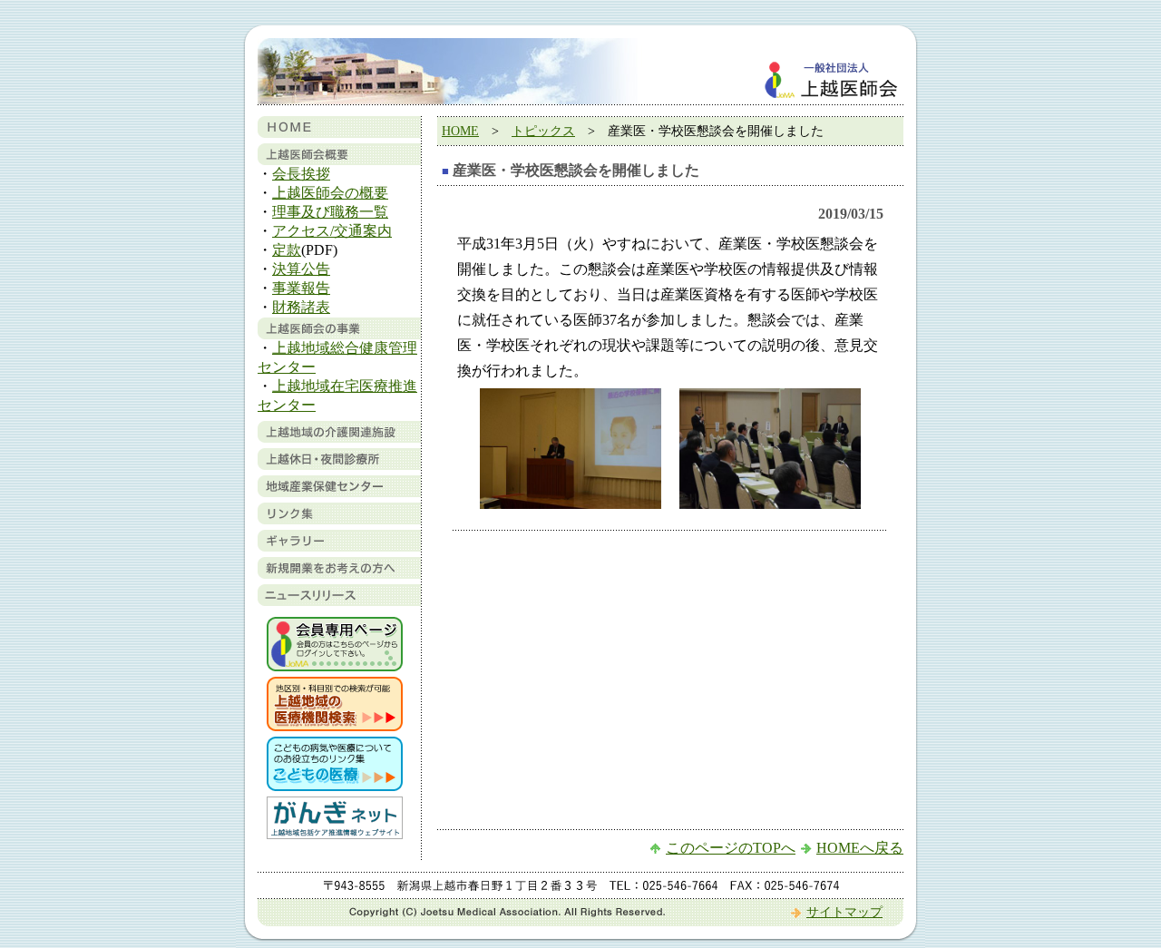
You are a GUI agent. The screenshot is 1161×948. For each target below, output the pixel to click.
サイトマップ (844, 912)
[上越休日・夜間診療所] (339, 465)
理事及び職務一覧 (330, 212)
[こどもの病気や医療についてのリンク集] (335, 786)
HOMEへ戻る (859, 847)
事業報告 (301, 288)
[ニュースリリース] (339, 601)
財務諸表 (301, 307)
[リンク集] (339, 519)
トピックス (543, 131)
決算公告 (301, 269)
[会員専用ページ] (335, 666)
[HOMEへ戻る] (339, 133)
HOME (460, 131)
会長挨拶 (301, 173)
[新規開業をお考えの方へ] (339, 574)
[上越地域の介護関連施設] (339, 437)
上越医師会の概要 (330, 192)
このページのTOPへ (730, 847)
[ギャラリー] (339, 546)
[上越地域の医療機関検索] (335, 726)
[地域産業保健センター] (339, 492)
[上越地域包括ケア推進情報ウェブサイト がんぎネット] (335, 834)
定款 (286, 250)
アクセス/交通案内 (332, 231)
